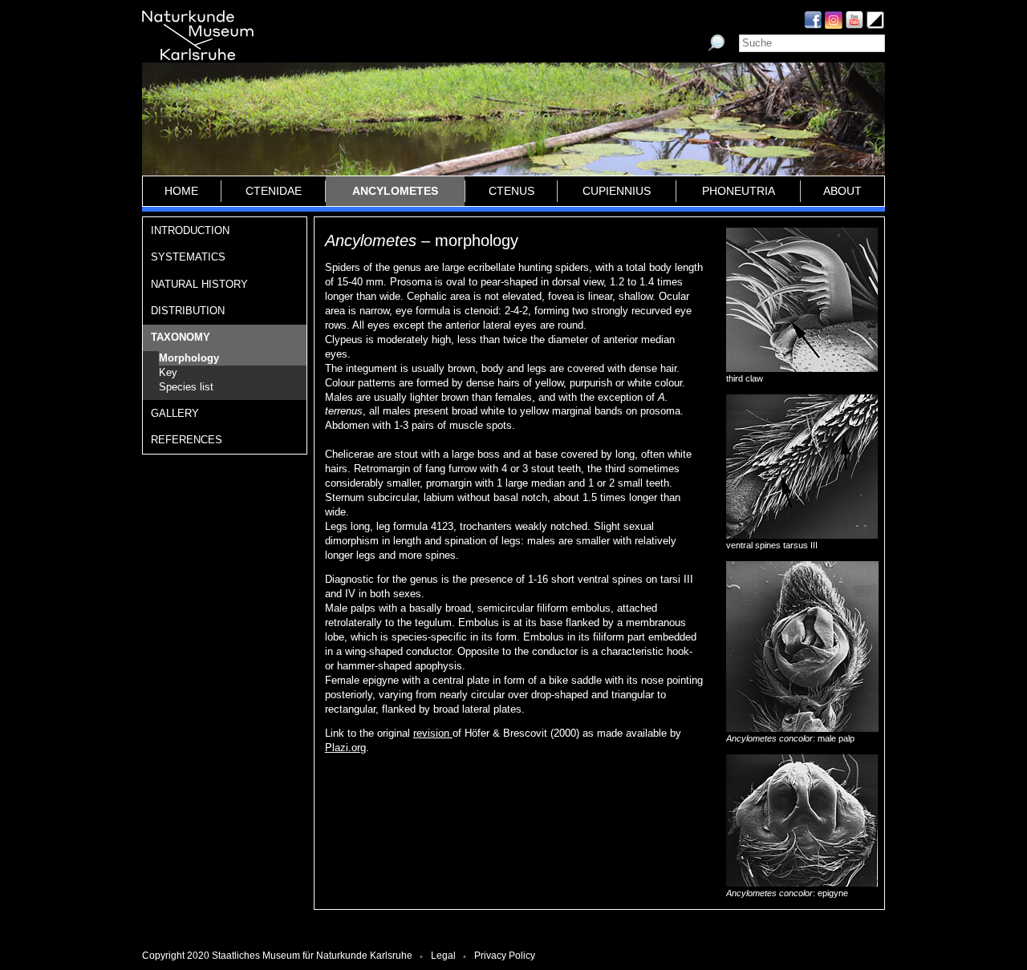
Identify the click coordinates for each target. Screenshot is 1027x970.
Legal (443, 955)
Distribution (188, 311)
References (186, 440)
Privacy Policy (504, 955)
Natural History (199, 284)
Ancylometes (395, 190)
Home (181, 190)
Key (168, 372)
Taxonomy (180, 337)
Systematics (188, 257)
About (842, 190)
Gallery (175, 413)
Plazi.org (345, 748)
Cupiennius (617, 190)
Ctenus (511, 190)
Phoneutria (738, 190)
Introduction (190, 230)
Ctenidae (274, 190)
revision (433, 733)
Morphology (189, 358)
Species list (186, 387)
